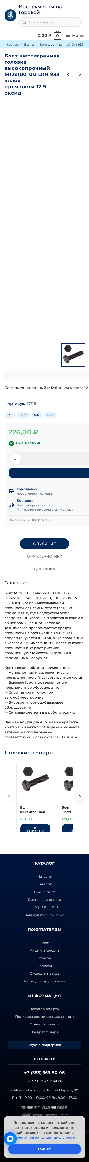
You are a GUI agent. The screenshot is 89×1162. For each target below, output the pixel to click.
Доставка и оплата (44, 899)
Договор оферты (44, 1009)
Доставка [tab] (44, 569)
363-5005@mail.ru (44, 1081)
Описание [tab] (44, 543)
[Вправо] (79, 797)
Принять (44, 1149)
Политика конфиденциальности (44, 1017)
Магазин (44, 876)
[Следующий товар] (79, 74)
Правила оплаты (45, 1024)
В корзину (35, 829)
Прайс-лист (44, 892)
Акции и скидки (44, 950)
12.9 (10, 415)
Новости (44, 966)
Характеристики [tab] (45, 556)
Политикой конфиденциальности (44, 1137)
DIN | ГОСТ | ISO (44, 907)
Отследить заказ (45, 973)
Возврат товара (44, 1032)
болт (23, 415)
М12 (37, 415)
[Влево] (9, 797)
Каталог (44, 884)
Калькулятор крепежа (45, 915)
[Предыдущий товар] (68, 74)
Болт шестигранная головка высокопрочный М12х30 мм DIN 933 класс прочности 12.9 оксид (34, 810)
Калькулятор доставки (44, 981)
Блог (44, 943)
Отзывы (44, 958)
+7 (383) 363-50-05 (44, 1072)
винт (50, 415)
